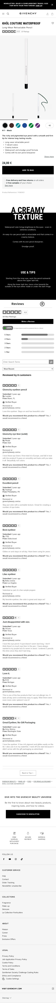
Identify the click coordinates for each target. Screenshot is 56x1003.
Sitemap (5, 998)
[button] (47, 14)
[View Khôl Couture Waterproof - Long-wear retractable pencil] (14, 106)
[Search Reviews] (51, 362)
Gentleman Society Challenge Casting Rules (20, 972)
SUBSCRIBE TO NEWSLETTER (27, 814)
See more (9, 185)
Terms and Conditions (11, 966)
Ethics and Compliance (11, 976)
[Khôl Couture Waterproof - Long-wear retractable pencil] (28, 63)
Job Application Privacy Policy (14, 959)
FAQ (4, 876)
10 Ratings (25, 32)
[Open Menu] (3, 14)
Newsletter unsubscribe (11, 886)
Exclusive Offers (8, 939)
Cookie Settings (12, 978)
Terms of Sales (8, 969)
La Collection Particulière (12, 912)
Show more (49, 156)
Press (4, 936)
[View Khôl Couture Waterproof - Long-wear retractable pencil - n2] (42, 106)
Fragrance (6, 903)
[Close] (52, 4)
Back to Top (27, 773)
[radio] (5, 125)
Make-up (6, 906)
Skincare (5, 909)
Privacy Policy (8, 956)
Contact (5, 879)
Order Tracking (8, 882)
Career (5, 933)
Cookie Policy (7, 963)
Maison (5, 929)
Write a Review (28, 321)
